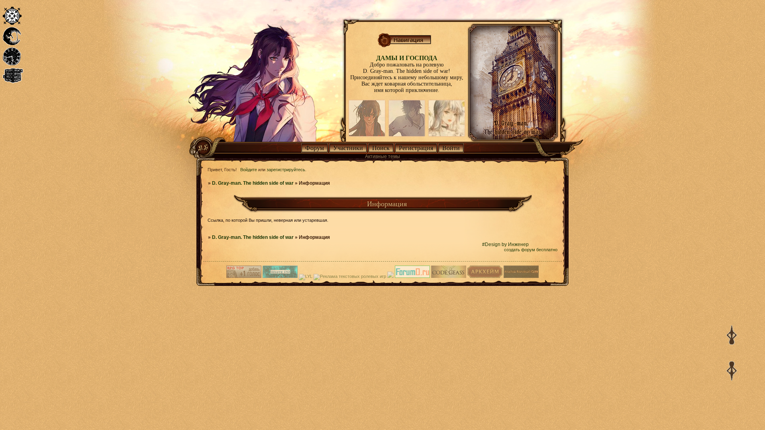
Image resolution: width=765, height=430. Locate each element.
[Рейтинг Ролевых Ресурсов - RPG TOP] (243, 276)
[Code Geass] (448, 276)
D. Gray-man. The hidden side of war (253, 183)
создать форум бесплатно (530, 249)
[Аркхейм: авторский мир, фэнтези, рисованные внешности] (484, 276)
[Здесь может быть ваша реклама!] (280, 276)
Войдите (248, 169)
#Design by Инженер (505, 244)
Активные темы (382, 156)
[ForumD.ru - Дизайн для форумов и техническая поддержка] (412, 276)
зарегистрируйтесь (286, 169)
